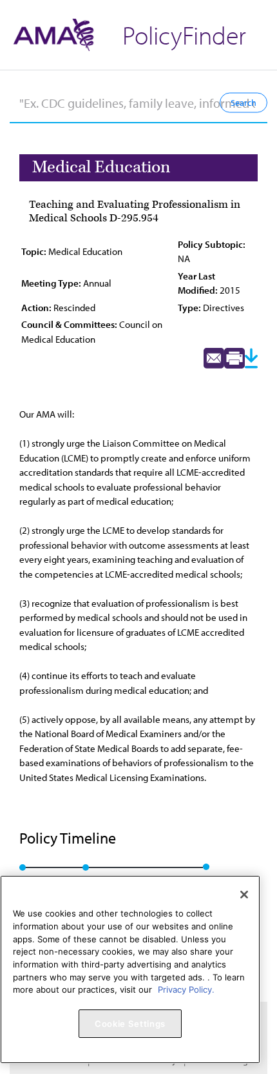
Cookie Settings (130, 1023)
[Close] (244, 894)
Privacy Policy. (186, 989)
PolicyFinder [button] (184, 34)
